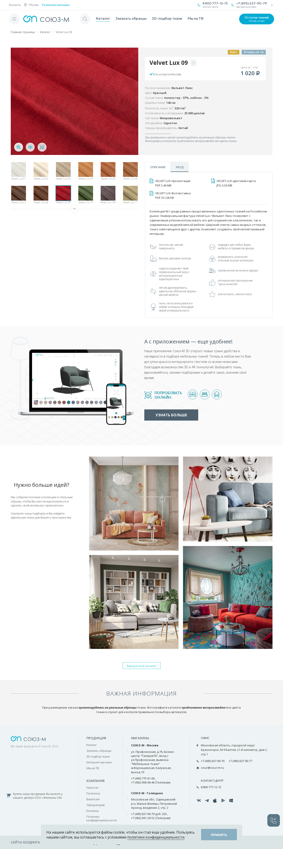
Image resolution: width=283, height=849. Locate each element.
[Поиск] (85, 19)
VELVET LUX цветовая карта (236, 183)
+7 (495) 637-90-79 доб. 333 (149, 814)
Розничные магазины (56, 4)
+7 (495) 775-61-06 (143, 778)
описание (158, 167)
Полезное (93, 793)
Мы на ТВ (195, 18)
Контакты (15, 4)
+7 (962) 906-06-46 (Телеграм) (150, 782)
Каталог (103, 18)
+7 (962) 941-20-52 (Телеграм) (150, 818)
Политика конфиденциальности (101, 818)
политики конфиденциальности (155, 837)
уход (179, 167)
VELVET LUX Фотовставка (173, 195)
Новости (92, 787)
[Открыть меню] (14, 19)
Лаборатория (95, 805)
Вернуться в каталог (141, 666)
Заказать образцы (131, 18)
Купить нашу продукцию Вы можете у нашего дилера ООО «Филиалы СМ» (38, 796)
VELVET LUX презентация (172, 183)
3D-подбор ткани (167, 18)
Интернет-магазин (99, 762)
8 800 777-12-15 (211, 787)
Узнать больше (171, 415)
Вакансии (93, 799)
